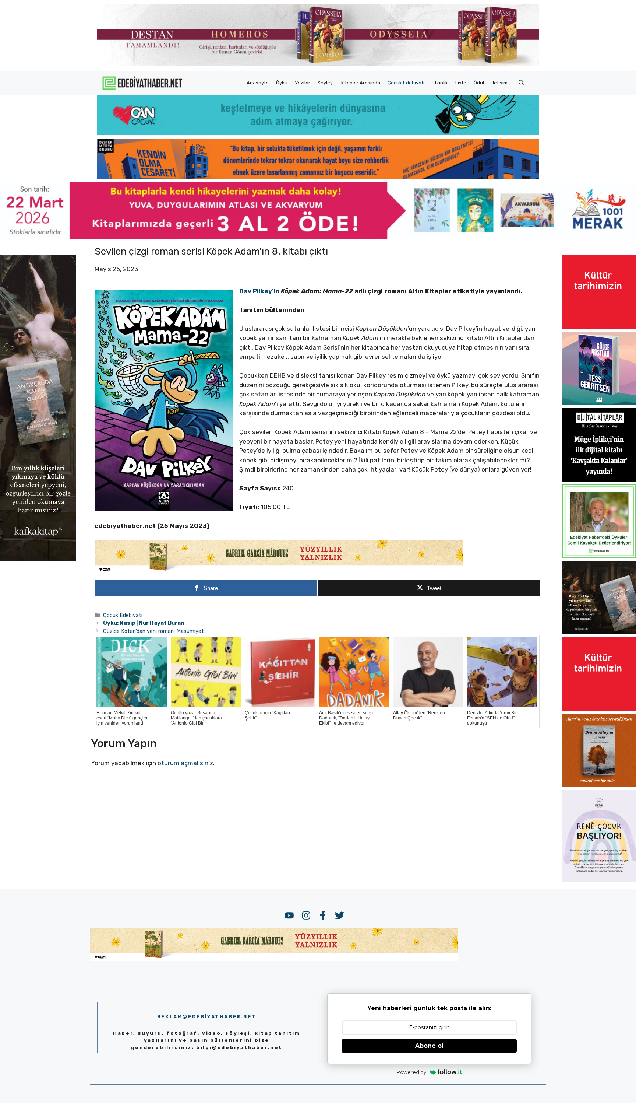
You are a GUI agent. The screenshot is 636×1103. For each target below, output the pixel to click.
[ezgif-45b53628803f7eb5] (318, 132)
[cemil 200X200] (599, 556)
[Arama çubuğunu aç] (521, 83)
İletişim (499, 82)
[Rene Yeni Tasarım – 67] (599, 880)
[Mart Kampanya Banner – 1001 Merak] (318, 237)
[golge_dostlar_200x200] (599, 403)
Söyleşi (326, 82)
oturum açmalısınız (185, 763)
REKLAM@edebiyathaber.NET (206, 1016)
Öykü (281, 82)
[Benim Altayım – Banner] (599, 785)
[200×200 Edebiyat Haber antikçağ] (599, 632)
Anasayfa (258, 82)
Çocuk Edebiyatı (406, 82)
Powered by (411, 1072)
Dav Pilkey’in (259, 291)
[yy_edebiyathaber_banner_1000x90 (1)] (279, 571)
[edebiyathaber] (318, 177)
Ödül (479, 82)
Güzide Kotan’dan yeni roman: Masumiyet (153, 631)
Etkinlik (440, 82)
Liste (460, 82)
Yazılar (302, 82)
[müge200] (599, 479)
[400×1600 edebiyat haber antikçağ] (38, 558)
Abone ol (429, 1045)
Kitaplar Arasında (360, 82)
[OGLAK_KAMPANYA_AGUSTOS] (599, 326)
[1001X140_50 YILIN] (318, 64)
